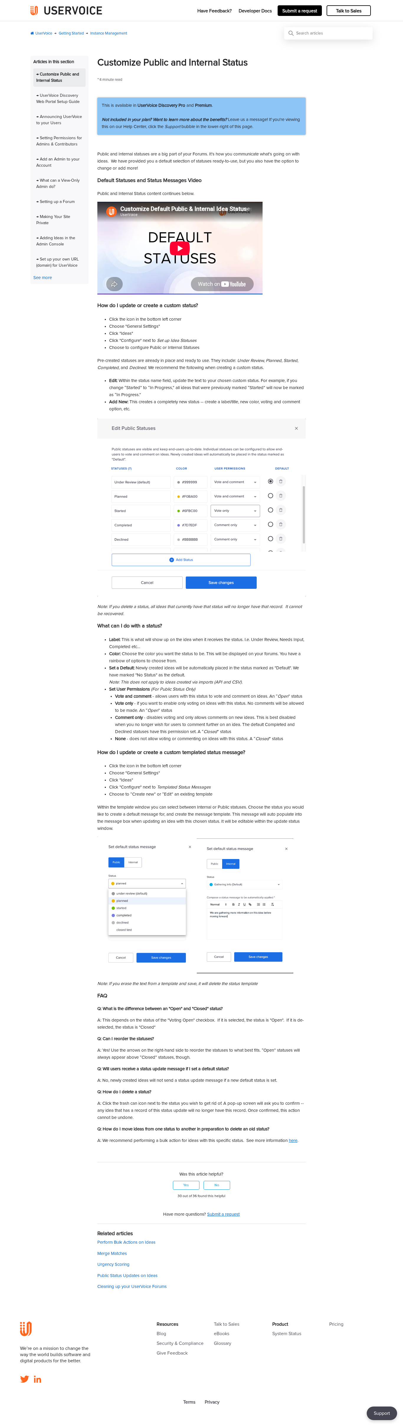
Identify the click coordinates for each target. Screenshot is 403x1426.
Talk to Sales (348, 11)
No (216, 1185)
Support (382, 1413)
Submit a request (299, 11)
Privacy (212, 1402)
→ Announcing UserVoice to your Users (59, 120)
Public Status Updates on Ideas (127, 1275)
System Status (286, 1333)
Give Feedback (172, 1353)
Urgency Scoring (113, 1264)
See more (42, 278)
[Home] (66, 10)
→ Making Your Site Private (53, 220)
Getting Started (71, 33)
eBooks (221, 1333)
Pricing (336, 1324)
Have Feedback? (214, 11)
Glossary (222, 1343)
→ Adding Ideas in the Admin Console (55, 241)
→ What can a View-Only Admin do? (58, 183)
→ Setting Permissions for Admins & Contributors (59, 141)
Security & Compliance (180, 1343)
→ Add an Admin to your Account (58, 162)
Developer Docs (255, 11)
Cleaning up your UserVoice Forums (132, 1286)
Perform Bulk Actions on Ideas (126, 1242)
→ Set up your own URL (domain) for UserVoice (57, 262)
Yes (186, 1185)
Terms (189, 1402)
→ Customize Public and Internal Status (57, 77)
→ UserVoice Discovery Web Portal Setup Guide (58, 99)
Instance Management (108, 33)
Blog (161, 1333)
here (293, 1140)
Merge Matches (112, 1253)
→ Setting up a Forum (55, 202)
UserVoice (43, 33)
